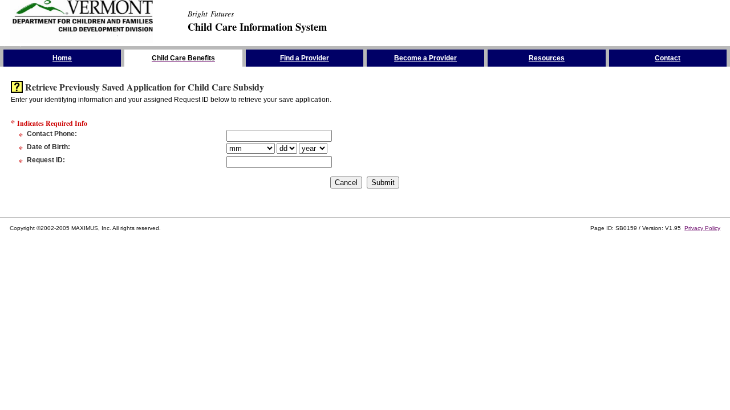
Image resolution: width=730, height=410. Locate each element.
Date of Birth (47, 147)
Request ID (45, 160)
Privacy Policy (702, 228)
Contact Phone (51, 134)
